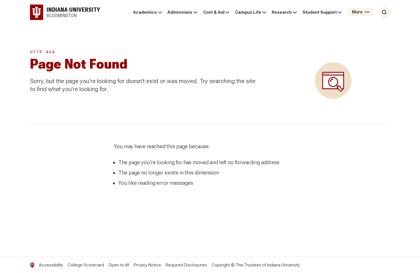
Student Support (320, 12)
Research (282, 12)
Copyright (220, 265)
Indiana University (283, 265)
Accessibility (51, 265)
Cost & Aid (214, 12)
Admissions (179, 12)
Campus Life (248, 12)
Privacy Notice (147, 265)
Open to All (119, 265)
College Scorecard (86, 265)
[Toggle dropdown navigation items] (160, 12)
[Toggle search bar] (384, 12)
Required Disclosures (186, 265)
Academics (145, 12)
